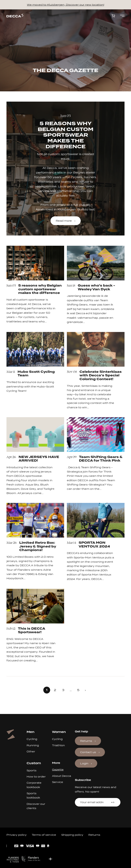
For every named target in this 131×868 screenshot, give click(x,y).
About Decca (61, 775)
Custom (34, 763)
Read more (64, 220)
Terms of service (44, 834)
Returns (86, 740)
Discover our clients (36, 806)
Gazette (58, 769)
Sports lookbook (33, 795)
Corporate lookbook (34, 785)
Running (33, 745)
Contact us (88, 752)
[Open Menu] (122, 16)
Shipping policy (72, 834)
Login (84, 763)
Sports (32, 770)
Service (57, 782)
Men (30, 732)
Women (59, 732)
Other (31, 751)
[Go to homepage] (15, 15)
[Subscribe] (113, 802)
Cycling (32, 739)
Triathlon (58, 745)
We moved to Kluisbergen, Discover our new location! (65, 4)
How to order (36, 776)
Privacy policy (16, 834)
